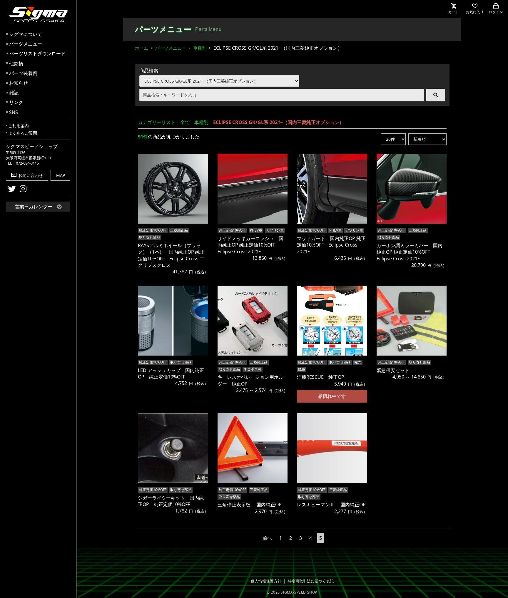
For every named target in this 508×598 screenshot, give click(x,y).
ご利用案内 (18, 125)
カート (453, 11)
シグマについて (25, 34)
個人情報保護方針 (266, 581)
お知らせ (18, 83)
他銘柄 (16, 63)
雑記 (14, 92)
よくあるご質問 (22, 133)
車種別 (199, 48)
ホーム (141, 48)
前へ (267, 538)
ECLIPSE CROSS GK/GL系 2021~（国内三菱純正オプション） (278, 122)
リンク (16, 102)
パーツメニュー (25, 44)
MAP (60, 175)
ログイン (496, 11)
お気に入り (475, 11)
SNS (13, 112)
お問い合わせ (30, 175)
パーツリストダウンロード (37, 53)
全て (185, 122)
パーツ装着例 (23, 73)
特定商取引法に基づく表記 (311, 581)
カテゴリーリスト (157, 122)
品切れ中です (332, 396)
